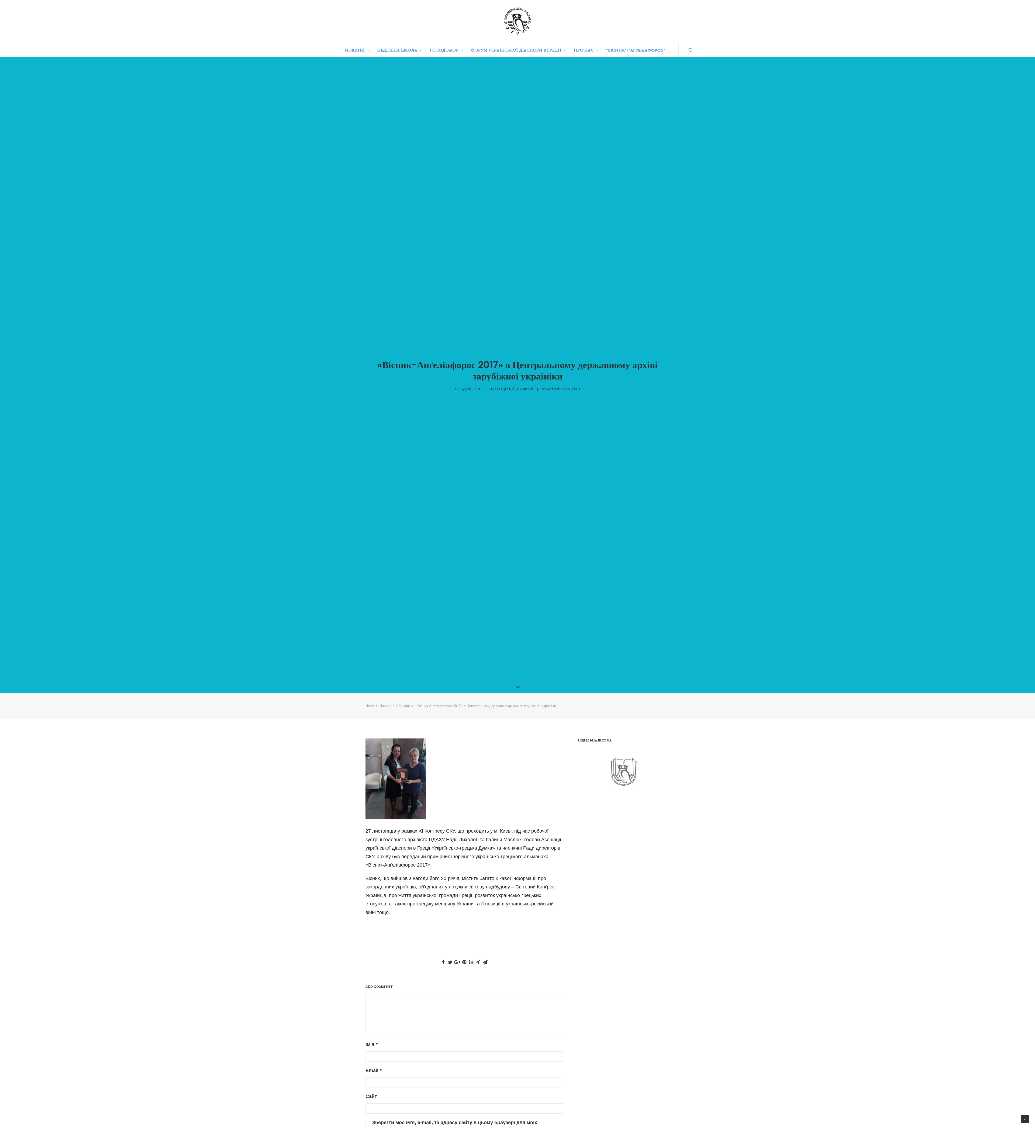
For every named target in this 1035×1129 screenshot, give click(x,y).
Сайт (371, 1096)
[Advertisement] (618, 834)
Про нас (584, 50)
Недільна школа (397, 50)
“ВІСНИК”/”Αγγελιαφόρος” (635, 50)
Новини (355, 50)
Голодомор (444, 50)
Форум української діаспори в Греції (516, 50)
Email (373, 1070)
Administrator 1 (563, 389)
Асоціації (504, 389)
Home (370, 706)
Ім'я (371, 1044)
